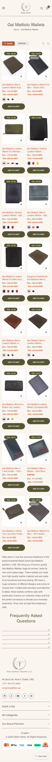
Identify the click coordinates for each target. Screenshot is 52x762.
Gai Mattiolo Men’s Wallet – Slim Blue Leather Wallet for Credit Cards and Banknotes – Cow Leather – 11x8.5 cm (37, 470)
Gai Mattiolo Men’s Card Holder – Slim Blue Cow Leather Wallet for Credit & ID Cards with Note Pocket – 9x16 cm (12, 470)
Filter (9, 43)
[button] (21, 76)
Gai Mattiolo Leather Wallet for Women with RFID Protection (12, 150)
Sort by (22, 43)
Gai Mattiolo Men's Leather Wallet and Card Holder (11, 86)
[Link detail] (4, 695)
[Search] (41, 8)
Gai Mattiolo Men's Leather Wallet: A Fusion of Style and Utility (12, 342)
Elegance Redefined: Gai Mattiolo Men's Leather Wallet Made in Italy (38, 278)
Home (16, 29)
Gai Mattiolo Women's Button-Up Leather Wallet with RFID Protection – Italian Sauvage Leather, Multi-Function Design (13, 406)
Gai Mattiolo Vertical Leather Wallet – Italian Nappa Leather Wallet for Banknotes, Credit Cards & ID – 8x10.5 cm (13, 214)
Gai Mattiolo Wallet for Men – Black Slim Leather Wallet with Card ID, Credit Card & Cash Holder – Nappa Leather (38, 86)
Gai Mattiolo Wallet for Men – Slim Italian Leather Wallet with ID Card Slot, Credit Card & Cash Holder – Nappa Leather (38, 532)
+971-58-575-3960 (11, 683)
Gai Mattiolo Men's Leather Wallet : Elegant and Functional (36, 342)
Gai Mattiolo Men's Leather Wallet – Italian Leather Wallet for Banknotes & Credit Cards (38, 214)
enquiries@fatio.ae (11, 687)
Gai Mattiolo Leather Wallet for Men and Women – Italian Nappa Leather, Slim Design (12, 278)
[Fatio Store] (26, 8)
